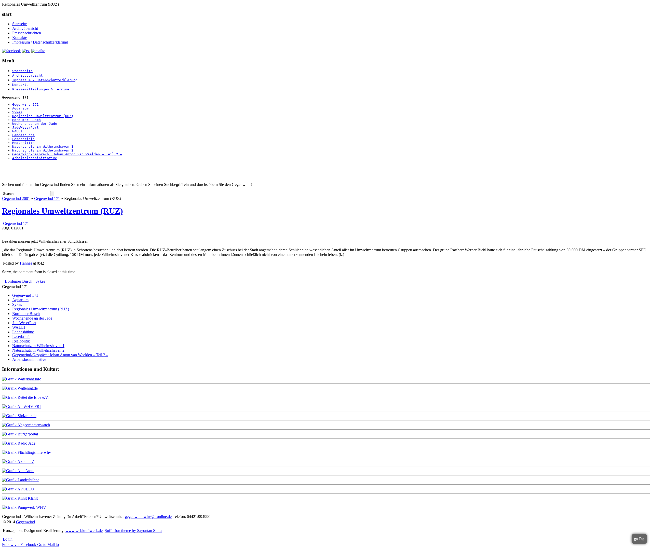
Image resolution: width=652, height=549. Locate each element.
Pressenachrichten (26, 33)
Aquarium (20, 108)
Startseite (19, 24)
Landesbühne (23, 135)
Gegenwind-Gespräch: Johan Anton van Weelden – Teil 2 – (67, 154)
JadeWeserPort (25, 127)
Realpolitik (23, 143)
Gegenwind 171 (25, 104)
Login (7, 539)
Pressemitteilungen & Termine (40, 89)
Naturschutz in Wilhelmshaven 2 (42, 150)
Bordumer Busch (26, 120)
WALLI (17, 131)
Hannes (26, 263)
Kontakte (19, 37)
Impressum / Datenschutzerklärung (40, 42)
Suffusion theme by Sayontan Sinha (133, 530)
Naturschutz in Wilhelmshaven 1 (42, 146)
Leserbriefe (23, 139)
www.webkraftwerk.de (84, 530)
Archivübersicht (25, 28)
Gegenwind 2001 (16, 198)
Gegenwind (25, 522)
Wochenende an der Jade (34, 124)
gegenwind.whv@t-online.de (148, 516)
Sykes (17, 112)
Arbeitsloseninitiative (34, 158)
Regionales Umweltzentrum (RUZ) (42, 116)
